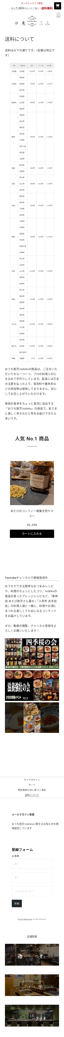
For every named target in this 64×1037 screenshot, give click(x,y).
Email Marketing (25, 919)
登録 (16, 903)
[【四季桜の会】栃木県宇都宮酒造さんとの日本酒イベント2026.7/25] (32, 653)
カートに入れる (32, 533)
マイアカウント (32, 780)
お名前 (15, 856)
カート (32, 785)
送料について (32, 795)
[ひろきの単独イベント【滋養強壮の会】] (32, 685)
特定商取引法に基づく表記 (32, 790)
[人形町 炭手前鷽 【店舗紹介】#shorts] (32, 717)
